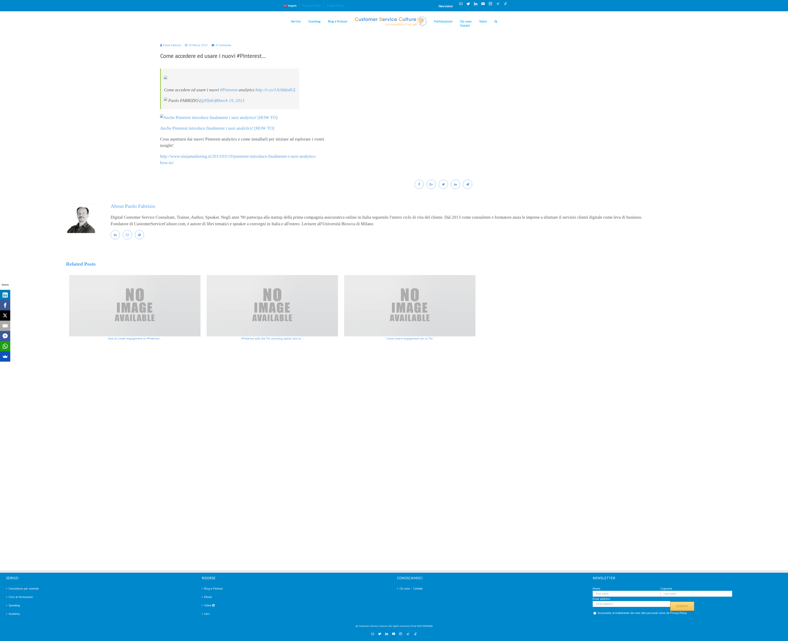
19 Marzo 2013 (198, 45)
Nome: (596, 588)
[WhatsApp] (5, 346)
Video (208, 605)
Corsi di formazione (21, 597)
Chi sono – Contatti (411, 588)
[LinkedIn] (5, 295)
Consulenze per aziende (24, 588)
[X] (5, 315)
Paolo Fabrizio (172, 45)
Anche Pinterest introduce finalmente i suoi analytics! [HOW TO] (217, 128)
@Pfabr (208, 100)
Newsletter (446, 6)
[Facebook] (5, 305)
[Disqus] (409, 403)
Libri (207, 614)
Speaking (14, 605)
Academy (14, 614)
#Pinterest (229, 89)
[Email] (5, 326)
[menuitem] (290, 5)
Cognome (666, 588)
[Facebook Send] (5, 336)
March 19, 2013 (230, 100)
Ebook (208, 597)
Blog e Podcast (213, 588)
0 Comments (223, 45)
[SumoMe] (5, 356)
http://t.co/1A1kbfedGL (275, 89)
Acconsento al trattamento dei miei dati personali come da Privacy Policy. (642, 613)
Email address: (601, 599)
